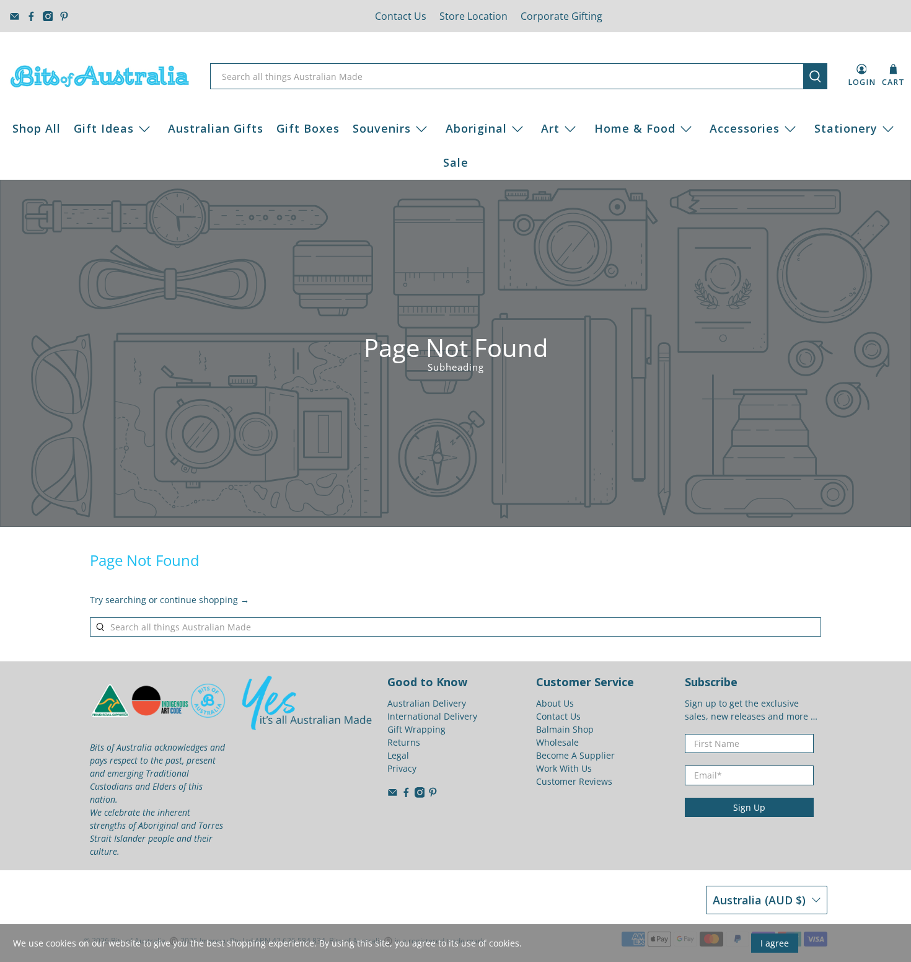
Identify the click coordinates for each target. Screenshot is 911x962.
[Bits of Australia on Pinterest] (64, 16)
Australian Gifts (215, 128)
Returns (403, 742)
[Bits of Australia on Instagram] (48, 16)
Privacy (401, 768)
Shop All (36, 128)
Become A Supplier (575, 755)
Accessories (745, 128)
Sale (456, 162)
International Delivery (432, 716)
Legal (398, 755)
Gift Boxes (308, 128)
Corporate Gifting (561, 16)
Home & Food (635, 128)
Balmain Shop (565, 729)
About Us (555, 703)
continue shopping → (204, 600)
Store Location (473, 16)
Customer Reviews (574, 781)
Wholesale (557, 742)
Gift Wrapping (416, 729)
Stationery (846, 128)
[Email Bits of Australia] (14, 16)
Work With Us (564, 768)
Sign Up (749, 807)
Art (550, 128)
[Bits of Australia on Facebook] (31, 16)
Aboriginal (476, 128)
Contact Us (400, 16)
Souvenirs (382, 128)
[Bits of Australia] (100, 76)
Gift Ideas (104, 128)
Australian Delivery (426, 703)
